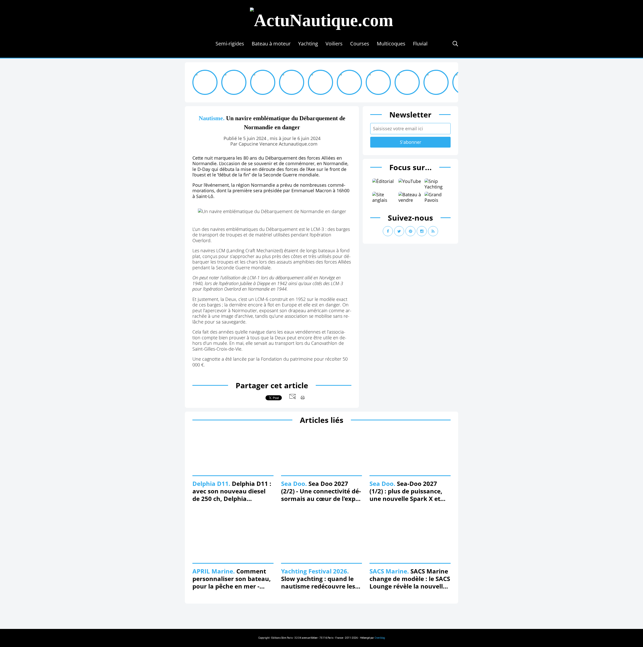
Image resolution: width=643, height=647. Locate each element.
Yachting (308, 43)
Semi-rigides (230, 43)
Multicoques (391, 43)
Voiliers (334, 43)
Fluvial (420, 43)
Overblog (379, 637)
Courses (359, 43)
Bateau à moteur (271, 43)
